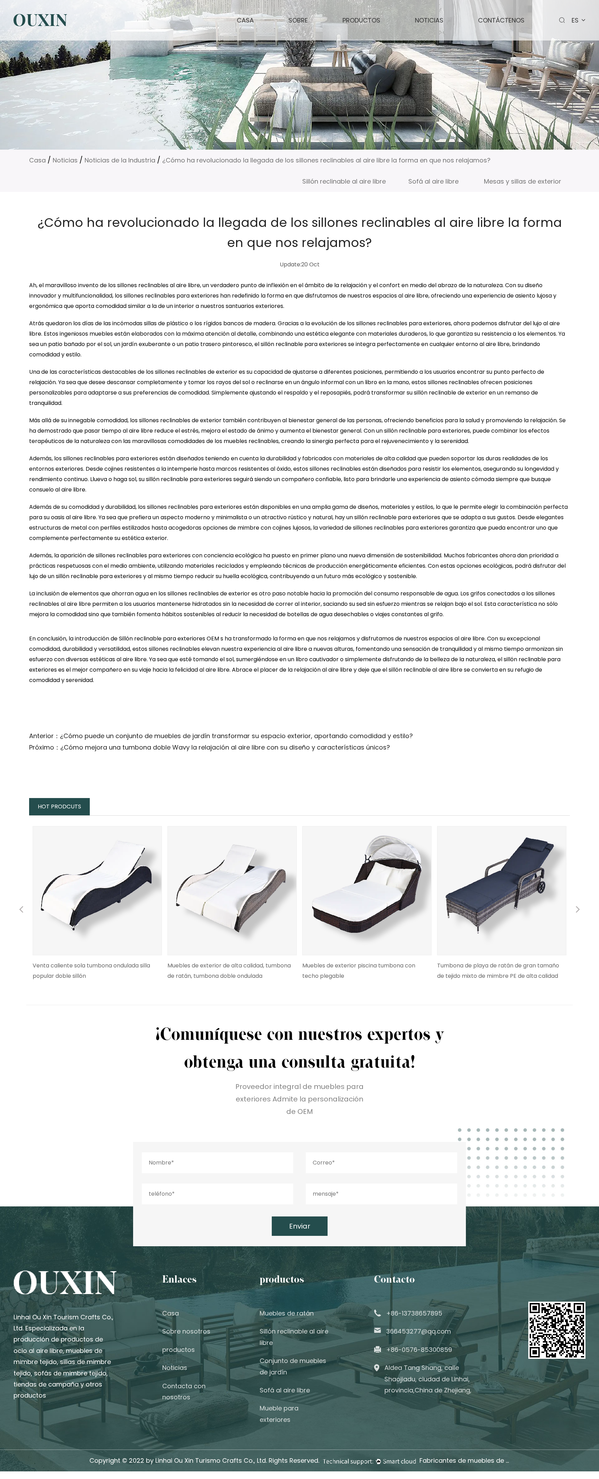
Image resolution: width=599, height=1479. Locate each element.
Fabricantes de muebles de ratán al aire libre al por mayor (464, 1460)
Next (578, 910)
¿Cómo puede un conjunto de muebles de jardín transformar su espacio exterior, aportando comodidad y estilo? (236, 736)
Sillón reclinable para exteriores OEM (169, 639)
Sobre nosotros (186, 1331)
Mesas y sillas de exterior (522, 181)
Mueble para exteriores (279, 1414)
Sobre (298, 20)
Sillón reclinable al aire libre (344, 181)
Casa (245, 20)
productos (361, 20)
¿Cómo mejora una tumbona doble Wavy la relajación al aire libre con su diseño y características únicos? (225, 747)
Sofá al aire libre (433, 181)
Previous (21, 910)
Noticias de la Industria (120, 160)
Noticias (429, 20)
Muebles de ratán (287, 1313)
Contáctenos (501, 20)
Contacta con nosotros (184, 1391)
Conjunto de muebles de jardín (293, 1366)
